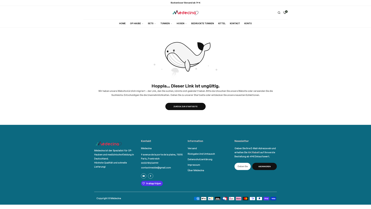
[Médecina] (185, 12)
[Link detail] (143, 176)
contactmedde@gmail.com (156, 167)
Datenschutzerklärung (200, 159)
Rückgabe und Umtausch (201, 153)
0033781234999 (149, 162)
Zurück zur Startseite (185, 106)
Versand (192, 148)
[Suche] (279, 13)
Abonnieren (264, 166)
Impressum (194, 164)
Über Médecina (196, 170)
